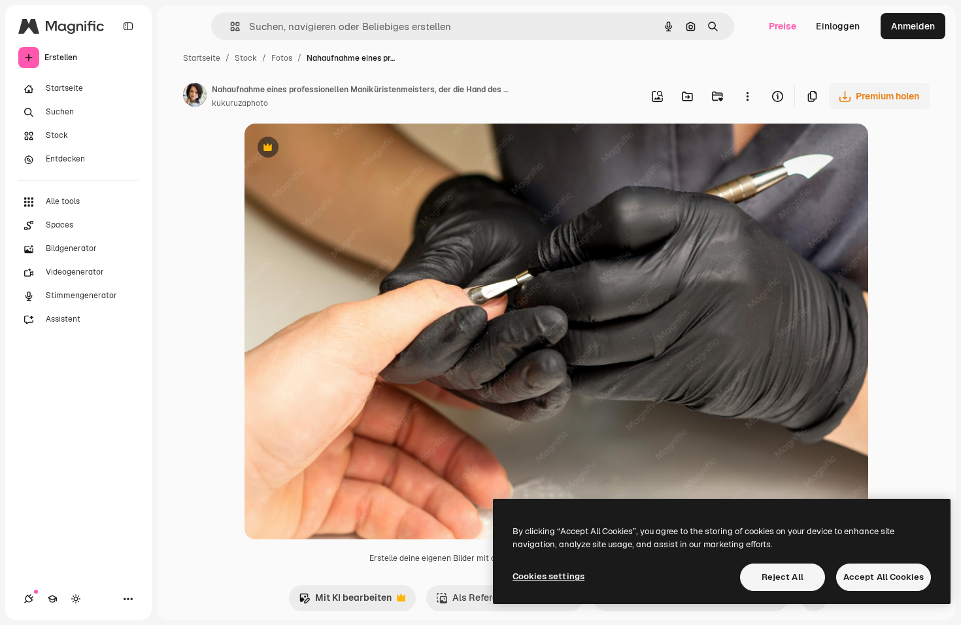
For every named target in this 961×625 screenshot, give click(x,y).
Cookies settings (548, 576)
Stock (246, 58)
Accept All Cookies (883, 577)
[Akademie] (52, 598)
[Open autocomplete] (230, 26)
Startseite (201, 58)
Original (328, 149)
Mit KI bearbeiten (345, 601)
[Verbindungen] (28, 598)
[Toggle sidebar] (128, 26)
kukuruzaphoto (240, 103)
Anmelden (913, 26)
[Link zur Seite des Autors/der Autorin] (195, 96)
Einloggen (838, 26)
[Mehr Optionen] (747, 96)
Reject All (782, 577)
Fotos (281, 58)
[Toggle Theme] (75, 598)
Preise (782, 26)
